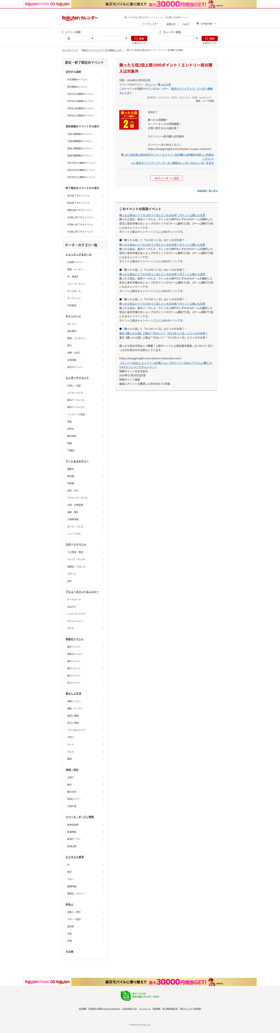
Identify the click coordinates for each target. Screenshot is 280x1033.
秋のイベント (74, 675)
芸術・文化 (73, 490)
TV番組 (70, 450)
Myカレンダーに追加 (167, 178)
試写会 (70, 428)
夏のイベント (74, 668)
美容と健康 (73, 715)
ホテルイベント (75, 621)
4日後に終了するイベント (80, 224)
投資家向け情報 (95, 1008)
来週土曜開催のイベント (79, 148)
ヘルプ (185, 23)
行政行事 (71, 806)
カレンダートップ (70, 50)
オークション (74, 298)
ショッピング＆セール (79, 254)
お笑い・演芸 (74, 385)
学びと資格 (73, 722)
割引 (69, 345)
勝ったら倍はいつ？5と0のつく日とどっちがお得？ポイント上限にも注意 (162, 215)
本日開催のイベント (77, 79)
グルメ (70, 751)
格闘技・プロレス (76, 566)
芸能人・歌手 (74, 911)
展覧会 (70, 468)
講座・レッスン (75, 708)
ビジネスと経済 (75, 857)
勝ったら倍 (164, 84)
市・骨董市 (73, 276)
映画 (69, 443)
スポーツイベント (76, 544)
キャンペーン (73, 316)
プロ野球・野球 (75, 552)
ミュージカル (74, 533)
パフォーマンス (75, 392)
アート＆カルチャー (77, 461)
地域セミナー (74, 798)
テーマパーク (74, 599)
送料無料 (71, 331)
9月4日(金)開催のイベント (80, 108)
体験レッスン (74, 701)
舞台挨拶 (71, 436)
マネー (70, 879)
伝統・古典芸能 (75, 504)
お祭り (70, 777)
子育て (70, 737)
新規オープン (74, 838)
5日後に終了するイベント (80, 231)
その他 (69, 951)
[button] (207, 190)
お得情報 (71, 359)
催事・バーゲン (75, 269)
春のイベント (74, 661)
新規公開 (71, 846)
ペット (70, 744)
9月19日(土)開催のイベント (81, 162)
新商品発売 (73, 824)
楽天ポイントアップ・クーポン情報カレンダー (102, 50)
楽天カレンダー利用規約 (190, 1008)
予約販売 (71, 305)
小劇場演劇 (73, 519)
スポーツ (71, 573)
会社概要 (83, 1008)
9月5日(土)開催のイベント (80, 115)
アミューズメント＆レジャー (82, 592)
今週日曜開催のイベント (79, 141)
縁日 (69, 784)
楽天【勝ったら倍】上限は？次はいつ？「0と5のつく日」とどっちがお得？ (163, 333)
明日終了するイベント (78, 202)
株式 (69, 871)
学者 (69, 940)
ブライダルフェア (76, 730)
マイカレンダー (150, 23)
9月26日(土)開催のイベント (81, 177)
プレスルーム (145, 1008)
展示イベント (74, 646)
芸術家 (70, 926)
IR (68, 864)
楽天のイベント (75, 367)
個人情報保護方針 (170, 1008)
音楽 (69, 421)
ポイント (71, 323)
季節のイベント (75, 639)
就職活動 (71, 886)
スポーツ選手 (74, 919)
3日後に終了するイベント (80, 217)
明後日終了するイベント (79, 210)
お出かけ (71, 606)
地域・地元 (72, 770)
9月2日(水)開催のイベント (80, 93)
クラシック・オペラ (77, 497)
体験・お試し (74, 352)
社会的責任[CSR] (129, 1008)
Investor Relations (111, 1008)
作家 (69, 933)
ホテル (70, 628)
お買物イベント (75, 262)
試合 (69, 581)
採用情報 (156, 1008)
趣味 (69, 758)
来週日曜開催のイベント (79, 155)
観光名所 (71, 791)
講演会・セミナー (76, 893)
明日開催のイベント (77, 86)
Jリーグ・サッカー (77, 559)
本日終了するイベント (78, 195)
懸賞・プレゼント (76, 338)
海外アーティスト (76, 407)
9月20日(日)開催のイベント (81, 169)
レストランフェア (76, 613)
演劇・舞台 (73, 512)
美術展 (70, 476)
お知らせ (170, 23)
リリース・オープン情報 (80, 817)
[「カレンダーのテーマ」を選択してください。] (181, 38)
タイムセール (74, 290)
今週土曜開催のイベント (79, 133)
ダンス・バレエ (75, 526)
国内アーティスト (76, 399)
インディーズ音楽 (76, 414)
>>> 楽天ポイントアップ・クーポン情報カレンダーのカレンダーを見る (172, 163)
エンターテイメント (77, 378)
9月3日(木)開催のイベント (80, 101)
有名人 (69, 904)
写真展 (70, 483)
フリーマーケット (76, 283)
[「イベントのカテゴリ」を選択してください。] (113, 38)
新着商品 (71, 831)
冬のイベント (74, 682)
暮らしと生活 (73, 693)
